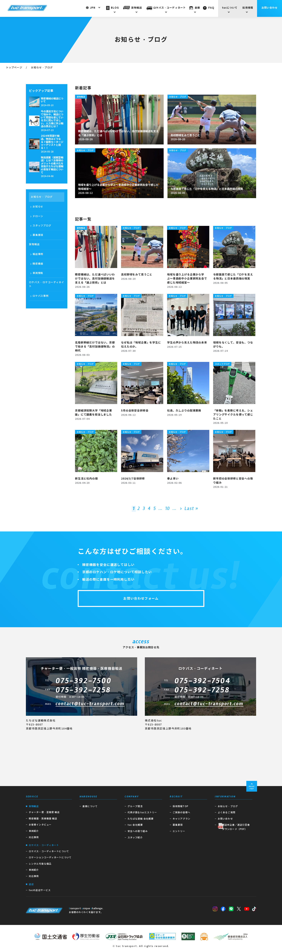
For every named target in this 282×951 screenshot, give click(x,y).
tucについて (230, 7)
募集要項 (38, 235)
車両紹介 (34, 831)
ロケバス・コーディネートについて (49, 851)
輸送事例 (38, 254)
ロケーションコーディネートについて (50, 857)
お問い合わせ (269, 7)
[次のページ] (180, 509)
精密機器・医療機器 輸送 (43, 818)
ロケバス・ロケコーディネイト (46, 284)
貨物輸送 (136, 7)
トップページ (14, 67)
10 (167, 508)
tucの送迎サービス (40, 890)
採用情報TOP (180, 806)
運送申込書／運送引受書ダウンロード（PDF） (236, 826)
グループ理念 (135, 806)
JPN (92, 7)
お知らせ (38, 206)
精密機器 (38, 263)
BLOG (115, 7)
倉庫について (90, 806)
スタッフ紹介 (135, 837)
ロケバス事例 (41, 296)
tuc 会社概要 (135, 824)
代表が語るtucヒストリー (142, 812)
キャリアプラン (181, 818)
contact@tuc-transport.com (90, 704)
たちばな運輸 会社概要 (140, 818)
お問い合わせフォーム (141, 598)
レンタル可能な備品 (40, 863)
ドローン (38, 216)
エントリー (179, 831)
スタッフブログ (42, 225)
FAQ (211, 7)
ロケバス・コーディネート (169, 7)
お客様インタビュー (40, 824)
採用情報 (247, 7)
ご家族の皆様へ (181, 812)
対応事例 (34, 837)
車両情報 (38, 273)
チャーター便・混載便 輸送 (44, 812)
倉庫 (197, 7)
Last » (191, 508)
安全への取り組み (138, 831)
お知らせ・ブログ (42, 196)
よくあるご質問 (226, 812)
